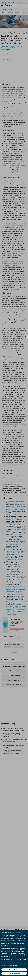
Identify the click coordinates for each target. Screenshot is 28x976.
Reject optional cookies (14, 973)
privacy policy (10, 959)
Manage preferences (7, 964)
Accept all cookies (14, 969)
